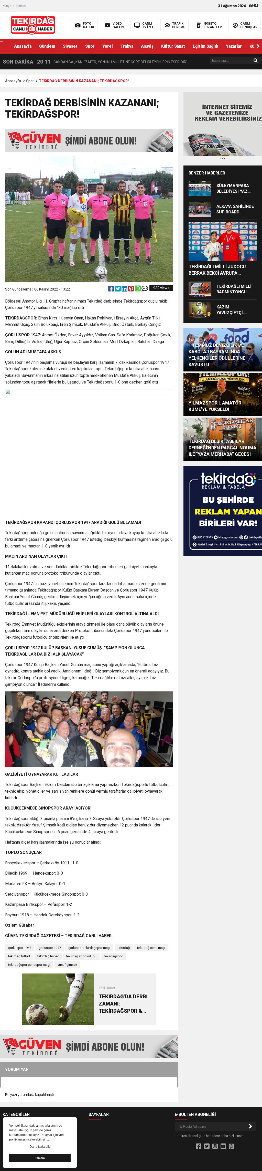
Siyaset (70, 46)
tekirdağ (124, 948)
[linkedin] (125, 290)
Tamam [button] (40, 1157)
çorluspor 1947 (50, 948)
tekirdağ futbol (19, 956)
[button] (258, 46)
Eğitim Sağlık (205, 46)
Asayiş (147, 46)
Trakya (127, 46)
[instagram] (215, 1146)
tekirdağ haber (48, 956)
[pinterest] (131, 290)
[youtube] (223, 1146)
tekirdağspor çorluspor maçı (29, 965)
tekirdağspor (113, 956)
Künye (7, 6)
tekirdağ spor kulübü (81, 956)
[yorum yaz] (144, 290)
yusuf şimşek (67, 965)
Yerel (107, 46)
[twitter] (118, 290)
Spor (90, 46)
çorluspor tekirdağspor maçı (89, 948)
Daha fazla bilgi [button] (40, 1146)
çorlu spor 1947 (19, 948)
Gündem (47, 46)
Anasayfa (22, 46)
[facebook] (111, 290)
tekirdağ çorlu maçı (151, 948)
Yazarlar (234, 46)
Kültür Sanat (173, 46)
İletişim (21, 6)
